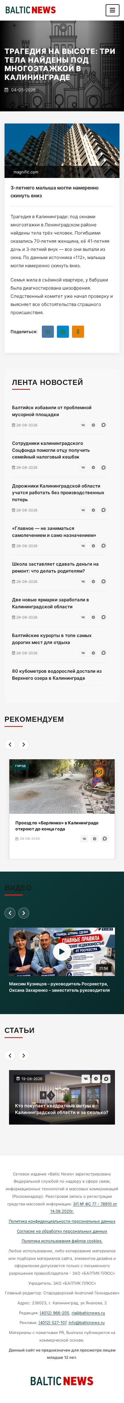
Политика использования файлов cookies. (62, 1240)
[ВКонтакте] (48, 332)
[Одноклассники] (78, 332)
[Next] (23, 744)
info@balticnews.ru (87, 1322)
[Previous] (10, 744)
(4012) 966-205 (54, 1312)
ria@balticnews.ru (88, 1312)
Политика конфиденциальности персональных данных (62, 1221)
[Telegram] (63, 332)
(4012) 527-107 (52, 1322)
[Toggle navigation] (112, 10)
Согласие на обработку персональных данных (62, 1231)
